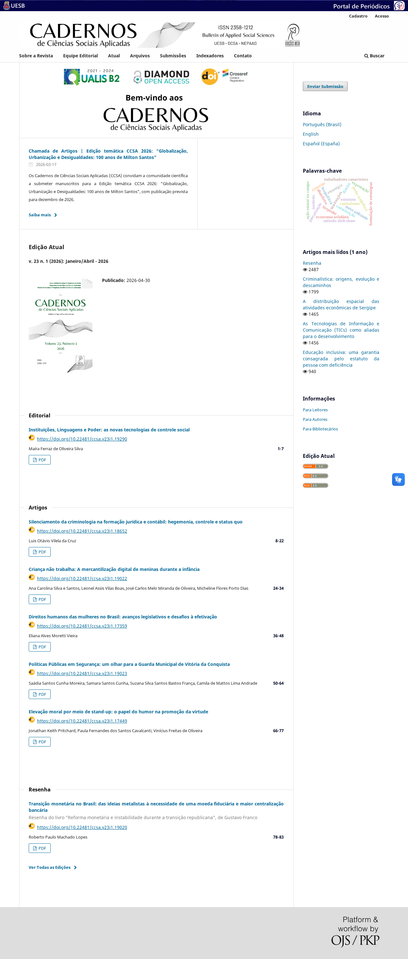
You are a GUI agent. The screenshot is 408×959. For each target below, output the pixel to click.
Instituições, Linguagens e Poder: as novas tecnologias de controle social (109, 430)
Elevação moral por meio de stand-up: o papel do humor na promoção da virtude (118, 712)
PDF (42, 460)
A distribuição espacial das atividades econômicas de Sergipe (341, 304)
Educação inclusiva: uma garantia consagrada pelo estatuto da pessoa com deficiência (341, 358)
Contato (243, 56)
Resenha (312, 263)
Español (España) (321, 144)
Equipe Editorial (80, 56)
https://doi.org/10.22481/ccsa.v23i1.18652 (82, 531)
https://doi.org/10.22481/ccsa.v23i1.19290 (82, 439)
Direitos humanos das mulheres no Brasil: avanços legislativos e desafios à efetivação (123, 617)
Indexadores (210, 56)
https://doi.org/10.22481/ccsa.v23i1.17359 (82, 626)
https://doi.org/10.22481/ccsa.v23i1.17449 (82, 721)
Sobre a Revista (36, 56)
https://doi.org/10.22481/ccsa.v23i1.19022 (82, 578)
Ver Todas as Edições (49, 867)
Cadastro (358, 16)
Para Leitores (315, 410)
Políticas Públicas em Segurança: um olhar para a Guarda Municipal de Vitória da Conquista (129, 664)
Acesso (382, 16)
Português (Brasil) (322, 124)
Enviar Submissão (325, 86)
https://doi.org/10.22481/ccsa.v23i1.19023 (82, 673)
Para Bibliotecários (320, 429)
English (311, 134)
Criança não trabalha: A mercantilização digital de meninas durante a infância (114, 569)
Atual (114, 56)
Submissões (173, 56)
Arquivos (140, 56)
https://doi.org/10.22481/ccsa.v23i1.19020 (82, 827)
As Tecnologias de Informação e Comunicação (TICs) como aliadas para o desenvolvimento (341, 330)
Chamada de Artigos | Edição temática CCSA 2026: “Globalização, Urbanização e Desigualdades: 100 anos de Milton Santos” (108, 154)
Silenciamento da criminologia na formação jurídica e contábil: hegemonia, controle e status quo (136, 522)
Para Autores (315, 419)
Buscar (376, 56)
